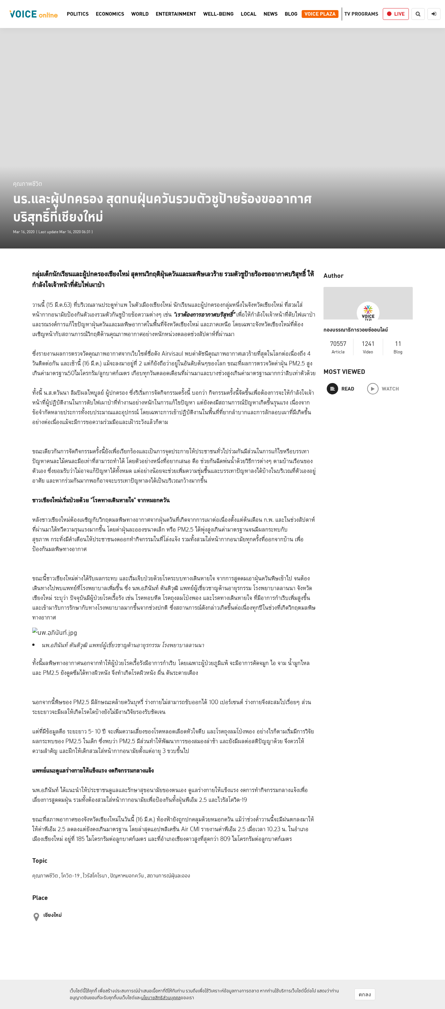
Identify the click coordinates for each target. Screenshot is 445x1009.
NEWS (271, 14)
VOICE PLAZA (320, 14)
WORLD (140, 14)
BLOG (291, 14)
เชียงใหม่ (52, 915)
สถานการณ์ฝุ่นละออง (168, 876)
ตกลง (365, 994)
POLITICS (78, 14)
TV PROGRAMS (361, 14)
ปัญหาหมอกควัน (128, 876)
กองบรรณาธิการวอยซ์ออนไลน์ (355, 330)
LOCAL (248, 14)
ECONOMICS (110, 14)
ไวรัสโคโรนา (96, 876)
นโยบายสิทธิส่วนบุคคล (161, 997)
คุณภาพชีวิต (27, 183)
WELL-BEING (218, 14)
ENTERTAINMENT (176, 14)
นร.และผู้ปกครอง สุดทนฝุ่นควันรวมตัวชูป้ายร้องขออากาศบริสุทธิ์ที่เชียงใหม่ (162, 207)
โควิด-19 (71, 876)
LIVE (399, 14)
